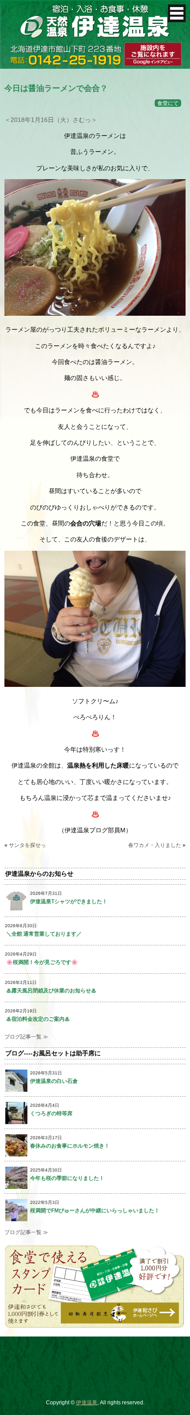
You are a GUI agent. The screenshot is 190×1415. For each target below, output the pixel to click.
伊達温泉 (86, 1402)
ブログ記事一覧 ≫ (26, 1037)
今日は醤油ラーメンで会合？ (56, 88)
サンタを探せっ (27, 845)
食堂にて (168, 103)
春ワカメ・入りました (154, 845)
